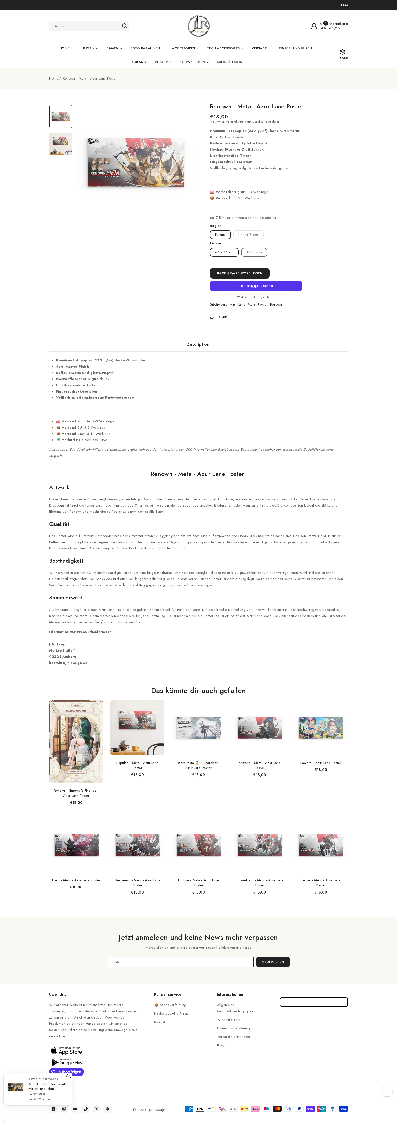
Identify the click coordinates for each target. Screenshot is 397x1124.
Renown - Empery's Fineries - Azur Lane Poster (76, 793)
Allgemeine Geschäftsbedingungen (235, 1008)
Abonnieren (273, 961)
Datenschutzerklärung (233, 1028)
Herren (88, 48)
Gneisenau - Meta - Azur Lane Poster (137, 883)
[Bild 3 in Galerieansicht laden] (60, 116)
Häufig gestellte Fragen (172, 1013)
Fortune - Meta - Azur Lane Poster (198, 883)
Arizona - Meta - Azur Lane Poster (260, 765)
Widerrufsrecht (228, 1019)
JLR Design (157, 1109)
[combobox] (89, 26)
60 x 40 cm (224, 252)
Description (198, 344)
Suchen (124, 26)
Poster (161, 62)
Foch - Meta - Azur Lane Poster (76, 880)
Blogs (221, 1045)
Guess (137, 62)
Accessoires (183, 48)
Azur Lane (237, 304)
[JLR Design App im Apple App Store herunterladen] (66, 1050)
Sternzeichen (192, 62)
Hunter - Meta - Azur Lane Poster (321, 883)
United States (248, 234)
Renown (276, 304)
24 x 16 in (256, 253)
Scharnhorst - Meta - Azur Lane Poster (260, 883)
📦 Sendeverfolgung (170, 1004)
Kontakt (159, 1021)
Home (53, 78)
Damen (112, 48)
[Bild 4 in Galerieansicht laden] (60, 144)
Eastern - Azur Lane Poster (320, 762)
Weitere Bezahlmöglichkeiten (256, 297)
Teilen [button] (222, 316)
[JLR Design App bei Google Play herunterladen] (66, 1062)
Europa (220, 234)
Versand (231, 122)
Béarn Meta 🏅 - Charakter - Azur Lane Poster (198, 765)
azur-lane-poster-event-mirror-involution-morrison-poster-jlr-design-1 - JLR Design (47, 1086)
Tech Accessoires (223, 48)
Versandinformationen (234, 1036)
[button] (333, 26)
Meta (251, 304)
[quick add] (97, 700)
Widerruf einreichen (314, 1002)
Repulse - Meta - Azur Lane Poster (137, 765)
